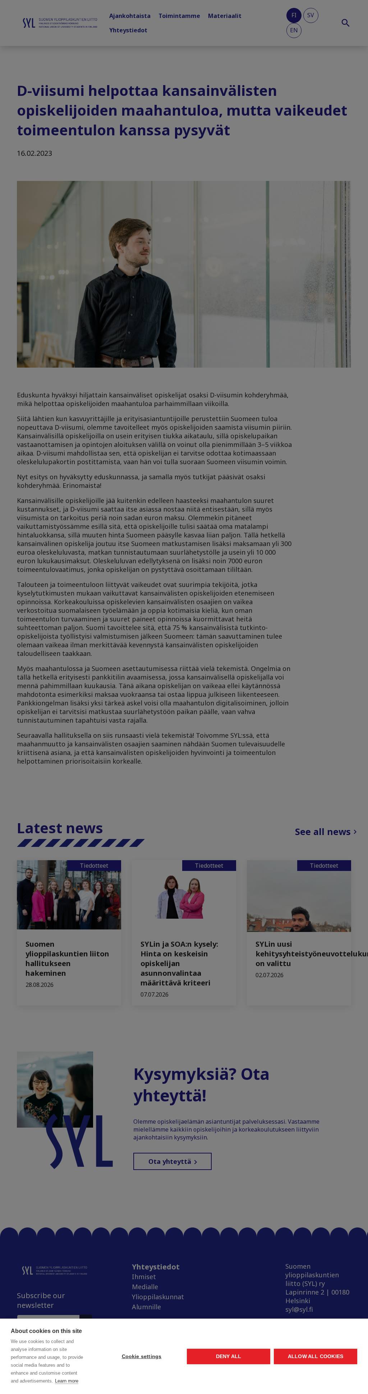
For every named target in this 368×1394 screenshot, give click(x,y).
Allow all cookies (315, 1356)
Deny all (229, 1356)
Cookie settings (142, 1356)
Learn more (66, 1381)
